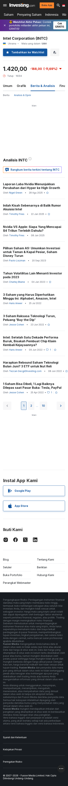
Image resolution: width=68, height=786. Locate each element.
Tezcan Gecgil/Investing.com (25, 371)
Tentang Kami (45, 559)
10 (43, 405)
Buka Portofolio (12, 575)
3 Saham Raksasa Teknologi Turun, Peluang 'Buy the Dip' (29, 318)
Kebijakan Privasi (12, 749)
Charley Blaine (17, 281)
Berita (6, 95)
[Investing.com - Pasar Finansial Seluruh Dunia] (22, 5)
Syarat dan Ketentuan (15, 737)
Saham (8, 14)
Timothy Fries (16, 214)
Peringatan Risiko (12, 761)
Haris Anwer (15, 303)
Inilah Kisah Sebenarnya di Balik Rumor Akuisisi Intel (32, 207)
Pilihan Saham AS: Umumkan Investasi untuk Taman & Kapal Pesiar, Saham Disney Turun (31, 252)
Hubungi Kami (45, 575)
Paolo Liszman (17, 260)
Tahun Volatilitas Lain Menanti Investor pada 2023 (32, 275)
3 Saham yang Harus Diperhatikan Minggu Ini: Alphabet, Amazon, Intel (29, 296)
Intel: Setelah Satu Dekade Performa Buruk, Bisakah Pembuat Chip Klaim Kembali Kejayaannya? (30, 341)
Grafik (21, 86)
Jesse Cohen (16, 324)
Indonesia (51, 14)
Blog (6, 559)
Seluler (7, 567)
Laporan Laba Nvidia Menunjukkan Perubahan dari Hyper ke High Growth (31, 186)
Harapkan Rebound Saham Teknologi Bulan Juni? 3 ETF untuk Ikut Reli (30, 364)
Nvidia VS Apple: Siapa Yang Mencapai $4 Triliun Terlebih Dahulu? (32, 228)
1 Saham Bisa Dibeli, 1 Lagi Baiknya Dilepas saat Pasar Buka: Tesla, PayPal (32, 386)
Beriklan (42, 567)
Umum (7, 86)
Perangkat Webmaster (17, 582)
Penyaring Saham (29, 14)
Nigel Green (15, 192)
